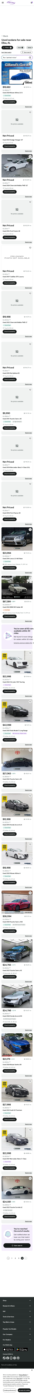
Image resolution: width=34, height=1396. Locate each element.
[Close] (32, 1370)
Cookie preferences (9, 1390)
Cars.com (19, 1378)
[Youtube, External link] (11, 1358)
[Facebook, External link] (7, 1358)
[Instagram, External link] (14, 1358)
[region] (17, 1382)
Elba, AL (5, 36)
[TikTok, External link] (4, 1358)
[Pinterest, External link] (18, 1358)
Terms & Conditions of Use (9, 1365)
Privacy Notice (23, 1375)
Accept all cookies (24, 1390)
